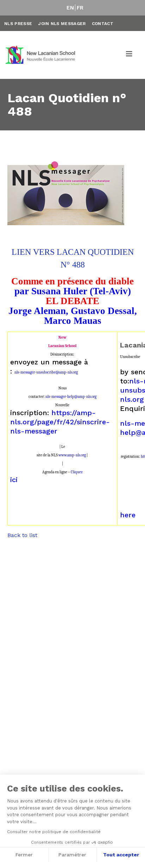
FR (80, 8)
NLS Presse (18, 23)
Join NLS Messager (62, 23)
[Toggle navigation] (129, 55)
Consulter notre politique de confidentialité (54, 831)
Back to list (22, 535)
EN (70, 8)
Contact (102, 23)
